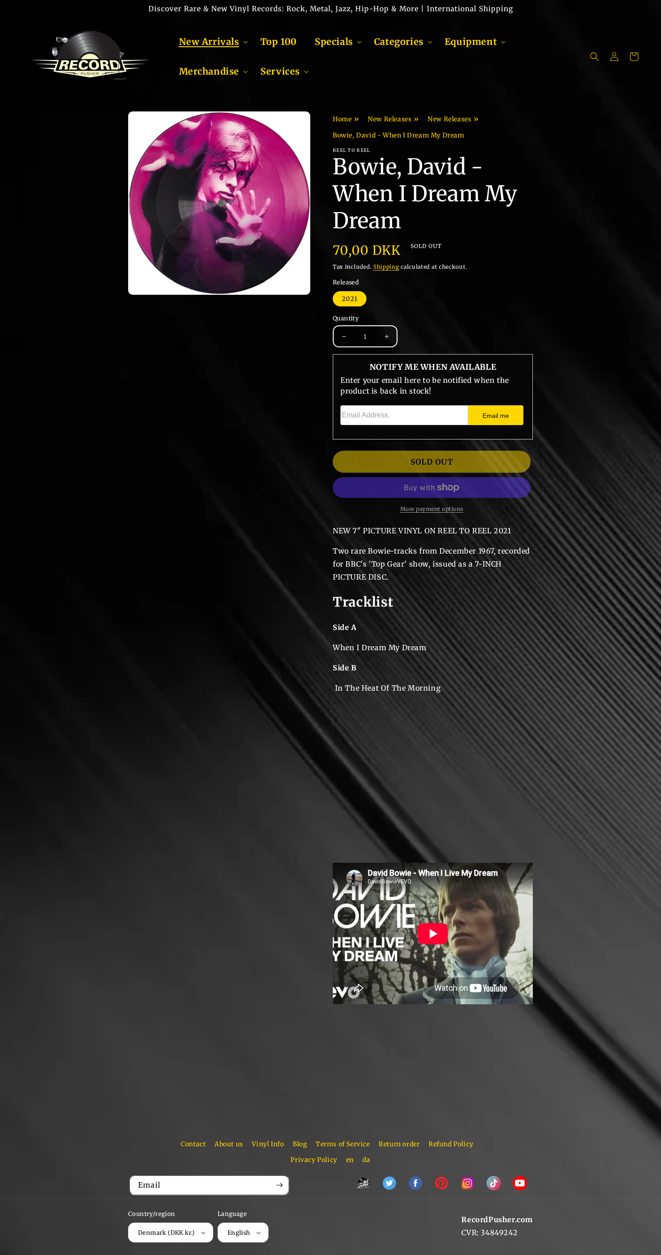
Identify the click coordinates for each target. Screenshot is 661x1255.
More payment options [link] (432, 509)
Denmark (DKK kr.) (166, 1233)
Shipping (386, 266)
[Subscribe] (279, 1185)
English (239, 1233)
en (350, 1160)
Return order (399, 1144)
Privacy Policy (313, 1160)
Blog (300, 1144)
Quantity (346, 318)
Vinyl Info (268, 1144)
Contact (193, 1144)
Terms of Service (343, 1144)
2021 (349, 299)
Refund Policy (451, 1144)
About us (228, 1144)
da (366, 1160)
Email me (495, 415)
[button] (210, 42)
